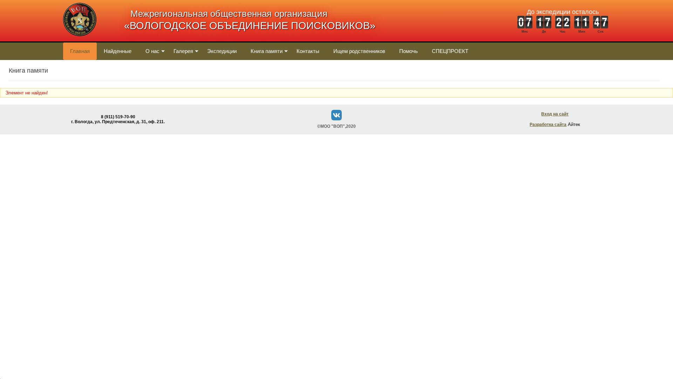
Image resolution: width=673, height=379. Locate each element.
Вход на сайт (555, 114)
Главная (80, 51)
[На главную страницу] (79, 39)
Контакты (308, 51)
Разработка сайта (548, 124)
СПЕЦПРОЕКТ (450, 51)
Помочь (408, 51)
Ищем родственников (359, 51)
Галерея (183, 51)
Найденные (117, 51)
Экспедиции (222, 51)
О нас (152, 51)
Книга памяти (267, 51)
